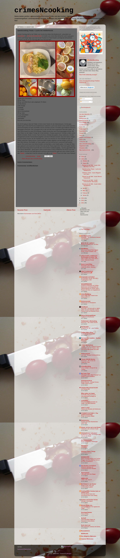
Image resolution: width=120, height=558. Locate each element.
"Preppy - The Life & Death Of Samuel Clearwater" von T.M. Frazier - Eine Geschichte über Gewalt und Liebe (91, 348)
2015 (82, 159)
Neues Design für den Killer (88, 334)
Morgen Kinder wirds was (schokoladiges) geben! (87, 486)
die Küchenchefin (86, 440)
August (85, 163)
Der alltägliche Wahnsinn (88, 536)
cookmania (84, 400)
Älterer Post (71, 210)
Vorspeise (82, 148)
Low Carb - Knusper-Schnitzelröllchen (90, 355)
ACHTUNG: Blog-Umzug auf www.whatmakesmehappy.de (88, 395)
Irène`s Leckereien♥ (87, 271)
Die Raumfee (85, 326)
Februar (85, 193)
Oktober (85, 161)
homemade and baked (87, 277)
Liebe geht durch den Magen (88, 474)
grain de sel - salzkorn (87, 243)
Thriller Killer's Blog (87, 332)
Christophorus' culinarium (89, 433)
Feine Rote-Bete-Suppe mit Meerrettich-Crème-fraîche (88, 520)
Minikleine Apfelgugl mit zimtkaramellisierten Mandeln (88, 467)
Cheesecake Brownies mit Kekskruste (91, 409)
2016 (82, 156)
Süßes (81, 139)
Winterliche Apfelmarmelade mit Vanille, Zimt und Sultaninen (89, 402)
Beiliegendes (82, 118)
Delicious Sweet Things (88, 451)
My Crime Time (85, 373)
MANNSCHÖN (85, 457)
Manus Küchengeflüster (88, 315)
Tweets (22, 153)
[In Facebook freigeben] (50, 156)
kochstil (83, 518)
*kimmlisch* (84, 445)
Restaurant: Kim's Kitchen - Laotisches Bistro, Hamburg (88, 266)
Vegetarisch (82, 145)
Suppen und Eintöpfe (85, 137)
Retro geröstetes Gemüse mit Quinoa (90, 526)
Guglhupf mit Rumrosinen (87, 317)
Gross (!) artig (84, 514)
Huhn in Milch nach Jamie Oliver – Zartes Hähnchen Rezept (90, 259)
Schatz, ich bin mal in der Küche (90, 427)
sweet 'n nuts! (85, 407)
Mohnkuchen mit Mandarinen (88, 302)
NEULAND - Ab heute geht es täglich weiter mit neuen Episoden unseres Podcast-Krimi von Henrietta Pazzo (90, 310)
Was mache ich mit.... (85, 150)
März (84, 190)
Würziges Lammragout (87, 501)
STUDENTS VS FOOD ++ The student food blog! (89, 414)
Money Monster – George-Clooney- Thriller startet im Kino (90, 382)
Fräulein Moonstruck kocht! (89, 387)
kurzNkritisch (82, 124)
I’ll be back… (84, 341)
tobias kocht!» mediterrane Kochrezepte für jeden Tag (89, 256)
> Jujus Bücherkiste (87, 345)
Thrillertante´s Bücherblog (89, 321)
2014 (82, 198)
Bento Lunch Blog (86, 264)
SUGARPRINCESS (86, 284)
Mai (84, 188)
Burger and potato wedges (87, 416)
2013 (82, 200)
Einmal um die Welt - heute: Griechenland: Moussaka (90, 181)
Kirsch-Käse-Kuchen (86, 453)
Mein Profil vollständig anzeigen (88, 74)
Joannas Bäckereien (87, 539)
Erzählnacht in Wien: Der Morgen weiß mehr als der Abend (91, 435)
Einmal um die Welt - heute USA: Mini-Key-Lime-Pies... (91, 166)
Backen (81, 116)
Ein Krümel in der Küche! (88, 484)
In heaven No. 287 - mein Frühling (89, 328)
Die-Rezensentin (86, 236)
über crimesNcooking (36, 158)
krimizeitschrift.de (86, 380)
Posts (83, 98)
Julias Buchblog (86, 294)
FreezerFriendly (83, 120)
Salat (80, 135)
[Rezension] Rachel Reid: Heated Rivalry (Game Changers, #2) (89, 250)
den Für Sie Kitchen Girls (34, 36)
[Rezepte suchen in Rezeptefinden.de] (84, 229)
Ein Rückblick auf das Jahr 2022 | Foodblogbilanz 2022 (89, 279)
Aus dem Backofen (84, 114)
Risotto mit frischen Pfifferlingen (89, 441)
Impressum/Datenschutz (24, 549)
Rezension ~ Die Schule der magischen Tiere (88, 361)
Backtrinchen (85, 420)
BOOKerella (84, 533)
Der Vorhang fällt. (85, 389)
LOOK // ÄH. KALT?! (86, 479)
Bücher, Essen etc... (87, 505)
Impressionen (85, 472)
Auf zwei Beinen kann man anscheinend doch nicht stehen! (89, 494)
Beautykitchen (85, 531)
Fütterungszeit (85, 353)
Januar (85, 195)
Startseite (47, 210)
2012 (82, 203)
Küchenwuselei (85, 301)
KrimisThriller (83, 122)
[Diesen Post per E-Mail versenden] (45, 156)
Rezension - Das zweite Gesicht (89, 322)
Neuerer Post (22, 210)
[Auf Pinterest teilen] (52, 156)
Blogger (69, 553)
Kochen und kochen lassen (89, 499)
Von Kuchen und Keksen (88, 465)
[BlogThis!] (47, 156)
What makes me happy (88, 393)
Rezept (28, 158)
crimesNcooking (43, 10)
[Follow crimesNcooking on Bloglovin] (87, 88)
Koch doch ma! (85, 525)
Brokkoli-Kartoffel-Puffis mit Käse (89, 244)
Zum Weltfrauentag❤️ (86, 272)
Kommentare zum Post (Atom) (32, 213)
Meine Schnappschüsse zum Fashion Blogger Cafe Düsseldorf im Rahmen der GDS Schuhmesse (90, 460)
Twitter (54, 153)
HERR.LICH (84, 478)
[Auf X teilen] (48, 156)
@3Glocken (20, 36)
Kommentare (85, 101)
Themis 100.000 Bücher (88, 359)
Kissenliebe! (84, 447)
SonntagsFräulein (86, 512)
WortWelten (84, 248)
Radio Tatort (82, 129)
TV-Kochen (82, 141)
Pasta (23, 158)
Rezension (82, 131)
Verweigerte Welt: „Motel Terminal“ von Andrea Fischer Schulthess (91, 375)
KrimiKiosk (84, 307)
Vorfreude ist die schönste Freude (89, 428)
